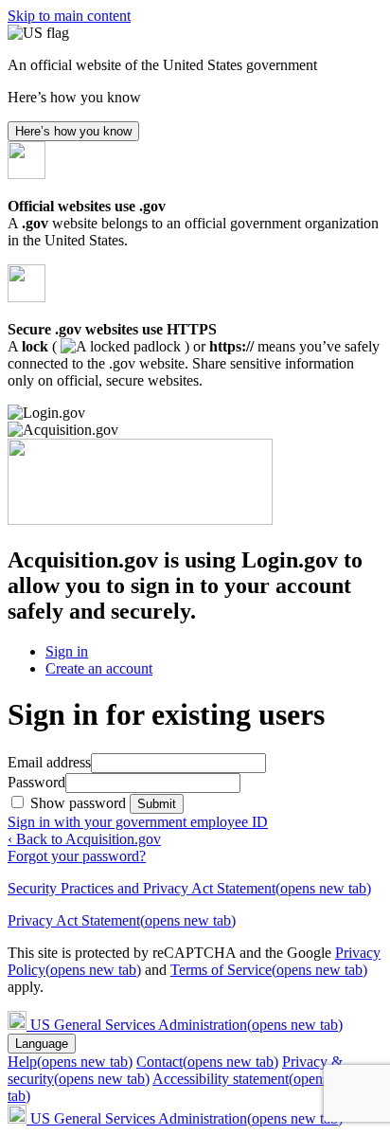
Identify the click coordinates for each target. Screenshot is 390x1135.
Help (70, 1062)
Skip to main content (69, 16)
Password (36, 782)
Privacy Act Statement (122, 920)
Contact (207, 1062)
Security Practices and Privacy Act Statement (189, 888)
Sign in (66, 651)
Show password (80, 803)
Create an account (98, 668)
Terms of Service (268, 970)
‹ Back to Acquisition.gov (84, 839)
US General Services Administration (186, 1025)
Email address (49, 762)
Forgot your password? (77, 856)
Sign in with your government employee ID (138, 822)
